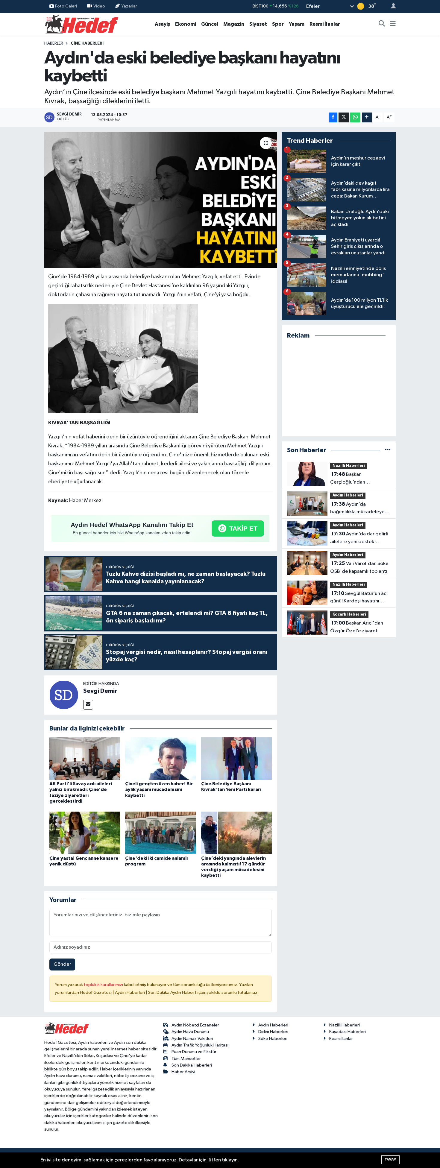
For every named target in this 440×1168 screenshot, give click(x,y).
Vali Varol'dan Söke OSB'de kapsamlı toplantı (359, 567)
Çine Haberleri (87, 43)
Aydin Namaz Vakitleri (192, 1038)
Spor (278, 24)
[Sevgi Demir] (63, 694)
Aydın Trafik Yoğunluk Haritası (200, 1045)
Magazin (233, 24)
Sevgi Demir (100, 691)
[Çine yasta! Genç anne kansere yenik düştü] (84, 832)
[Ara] (382, 24)
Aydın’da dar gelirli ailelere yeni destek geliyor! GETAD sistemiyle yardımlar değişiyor (359, 538)
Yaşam (296, 24)
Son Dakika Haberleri (192, 1065)
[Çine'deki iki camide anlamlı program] (160, 832)
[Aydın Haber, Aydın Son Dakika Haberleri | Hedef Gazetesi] (81, 24)
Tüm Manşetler (186, 1058)
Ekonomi (185, 24)
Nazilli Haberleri (349, 466)
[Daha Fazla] (367, 117)
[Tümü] (388, 450)
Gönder (62, 964)
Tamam (390, 1159)
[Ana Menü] (393, 24)
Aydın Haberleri (348, 495)
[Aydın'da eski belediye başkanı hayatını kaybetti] (160, 200)
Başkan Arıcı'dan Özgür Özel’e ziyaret (356, 627)
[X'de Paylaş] (344, 117)
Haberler (53, 43)
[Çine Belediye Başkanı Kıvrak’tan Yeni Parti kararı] (236, 758)
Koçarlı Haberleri (349, 614)
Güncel (209, 24)
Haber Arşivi (183, 1072)
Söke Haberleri (272, 1038)
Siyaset (258, 24)
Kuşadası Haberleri (347, 1031)
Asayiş (162, 24)
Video (99, 6)
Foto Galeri (66, 6)
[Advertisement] (339, 388)
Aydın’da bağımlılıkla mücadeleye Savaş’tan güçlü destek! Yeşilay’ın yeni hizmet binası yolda (357, 509)
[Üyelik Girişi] (391, 6)
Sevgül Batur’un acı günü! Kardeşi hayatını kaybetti (359, 598)
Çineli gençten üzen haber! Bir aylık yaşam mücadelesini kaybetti (159, 789)
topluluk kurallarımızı (104, 984)
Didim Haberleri (273, 1031)
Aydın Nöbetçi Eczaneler (195, 1025)
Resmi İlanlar (324, 24)
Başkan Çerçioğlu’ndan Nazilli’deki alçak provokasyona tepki (352, 479)
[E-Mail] (88, 705)
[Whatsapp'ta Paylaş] (355, 117)
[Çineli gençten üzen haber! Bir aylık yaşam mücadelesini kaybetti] (160, 758)
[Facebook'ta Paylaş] (333, 117)
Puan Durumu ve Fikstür (194, 1051)
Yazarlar (129, 6)
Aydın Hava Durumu (190, 1031)
